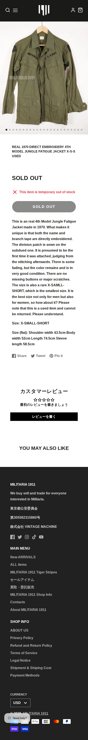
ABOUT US (19, 630)
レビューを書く (44, 416)
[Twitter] (20, 537)
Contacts (17, 602)
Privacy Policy (21, 638)
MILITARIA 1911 (35, 713)
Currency (18, 694)
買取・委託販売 (22, 587)
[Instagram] (27, 537)
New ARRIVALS (23, 557)
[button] (6, 130)
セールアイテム (22, 580)
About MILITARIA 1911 (28, 610)
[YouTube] (41, 537)
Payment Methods (25, 675)
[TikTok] (34, 537)
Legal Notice (20, 660)
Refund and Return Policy (31, 645)
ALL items (18, 564)
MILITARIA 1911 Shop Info (31, 594)
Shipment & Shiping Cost (30, 668)
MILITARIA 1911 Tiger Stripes (33, 572)
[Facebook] (12, 537)
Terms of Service (23, 653)
